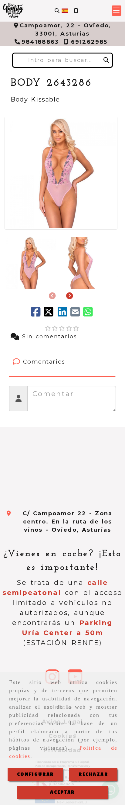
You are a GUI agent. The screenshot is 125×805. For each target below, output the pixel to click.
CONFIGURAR (35, 774)
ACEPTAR (62, 792)
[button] (116, 10)
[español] (65, 10)
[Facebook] (37, 314)
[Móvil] (76, 11)
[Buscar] (57, 11)
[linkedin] (64, 314)
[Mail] (76, 314)
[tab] (62, 362)
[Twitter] (51, 314)
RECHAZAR (93, 774)
